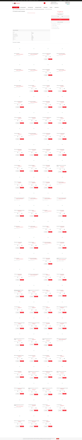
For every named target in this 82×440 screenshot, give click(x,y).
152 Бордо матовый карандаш (32, 133)
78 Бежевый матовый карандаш (18, 242)
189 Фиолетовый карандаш (60, 85)
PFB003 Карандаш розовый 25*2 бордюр (62, 338)
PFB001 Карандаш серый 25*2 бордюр (19, 355)
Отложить (60, 171)
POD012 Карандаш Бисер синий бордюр (47, 371)
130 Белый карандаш (45, 404)
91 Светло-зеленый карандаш (60, 210)
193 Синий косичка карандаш (46, 85)
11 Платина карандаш (59, 355)
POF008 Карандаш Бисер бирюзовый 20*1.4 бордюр (33, 371)
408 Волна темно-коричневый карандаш (33, 53)
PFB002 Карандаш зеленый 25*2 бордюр (62, 322)
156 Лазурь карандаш (16, 133)
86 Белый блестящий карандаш (60, 226)
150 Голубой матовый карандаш (46, 133)
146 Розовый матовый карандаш (46, 149)
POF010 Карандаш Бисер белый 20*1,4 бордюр (47, 339)
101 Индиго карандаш (31, 210)
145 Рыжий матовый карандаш (60, 149)
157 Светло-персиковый (60, 117)
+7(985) (67, 3)
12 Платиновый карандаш (45, 355)
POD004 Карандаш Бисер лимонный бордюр (33, 322)
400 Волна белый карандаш (17, 85)
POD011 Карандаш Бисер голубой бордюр (62, 306)
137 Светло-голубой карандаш (46, 165)
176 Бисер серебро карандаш (46, 101)
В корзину (60, 19)
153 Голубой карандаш (17, 306)
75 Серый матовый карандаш (46, 322)
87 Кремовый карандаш (45, 226)
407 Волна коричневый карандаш (46, 53)
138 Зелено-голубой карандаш (46, 258)
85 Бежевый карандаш (31, 338)
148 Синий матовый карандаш (18, 149)
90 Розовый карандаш (17, 226)
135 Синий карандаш (45, 274)
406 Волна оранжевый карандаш (61, 53)
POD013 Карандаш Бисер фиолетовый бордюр (61, 371)
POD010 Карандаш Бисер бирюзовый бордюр (61, 165)
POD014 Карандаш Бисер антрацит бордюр (33, 420)
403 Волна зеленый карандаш (46, 69)
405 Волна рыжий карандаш (17, 69)
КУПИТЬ (64, 171)
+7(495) (67, 2)
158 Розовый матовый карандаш (32, 258)
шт (60, 17)
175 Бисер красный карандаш (60, 101)
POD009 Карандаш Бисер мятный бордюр (19, 322)
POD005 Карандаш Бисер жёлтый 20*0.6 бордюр (47, 388)
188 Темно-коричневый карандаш (18, 101)
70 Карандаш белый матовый (17, 371)
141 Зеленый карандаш (17, 165)
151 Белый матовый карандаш (32, 404)
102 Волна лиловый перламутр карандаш (19, 210)
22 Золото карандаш (16, 258)
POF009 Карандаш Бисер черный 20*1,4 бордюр (33, 388)
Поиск (44, 3)
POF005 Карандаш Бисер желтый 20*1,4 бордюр (19, 405)
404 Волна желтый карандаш (31, 69)
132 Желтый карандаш (45, 306)
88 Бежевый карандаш (45, 290)
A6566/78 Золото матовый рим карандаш (33, 274)
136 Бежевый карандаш (45, 420)
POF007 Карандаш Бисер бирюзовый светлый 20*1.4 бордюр (18, 290)
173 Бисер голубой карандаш (32, 117)
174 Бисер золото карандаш (17, 117)
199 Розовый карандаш (31, 85)
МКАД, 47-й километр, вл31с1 (54, 3)
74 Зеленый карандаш (31, 242)
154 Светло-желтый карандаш (60, 274)
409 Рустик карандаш (16, 53)
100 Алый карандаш (44, 210)
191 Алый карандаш (59, 404)
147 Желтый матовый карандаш (32, 149)
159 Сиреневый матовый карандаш (46, 117)
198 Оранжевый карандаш (60, 290)
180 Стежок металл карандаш (32, 101)
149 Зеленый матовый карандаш (61, 133)
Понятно (58, 438)
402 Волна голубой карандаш (60, 69)
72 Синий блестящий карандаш (60, 242)
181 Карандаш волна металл (31, 355)
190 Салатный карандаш (31, 306)
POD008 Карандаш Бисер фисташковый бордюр (61, 258)
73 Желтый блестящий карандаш (46, 242)
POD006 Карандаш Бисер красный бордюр (19, 420)
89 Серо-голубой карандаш (31, 226)
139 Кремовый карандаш (31, 165)
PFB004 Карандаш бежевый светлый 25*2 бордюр (19, 339)
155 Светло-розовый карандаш (18, 274)
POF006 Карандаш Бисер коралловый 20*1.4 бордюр (33, 290)
